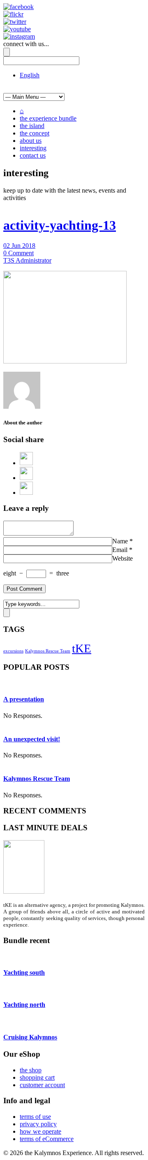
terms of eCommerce (47, 1138)
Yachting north (24, 1004)
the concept (34, 133)
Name (120, 541)
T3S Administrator (27, 260)
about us (31, 140)
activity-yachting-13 (59, 225)
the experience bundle (48, 118)
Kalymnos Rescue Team (47, 651)
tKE (81, 648)
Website (122, 558)
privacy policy (38, 1123)
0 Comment (18, 252)
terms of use (35, 1116)
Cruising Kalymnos (30, 1037)
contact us (33, 155)
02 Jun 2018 (19, 245)
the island (32, 125)
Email (119, 549)
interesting (33, 147)
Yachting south (24, 972)
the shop (31, 1070)
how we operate (40, 1131)
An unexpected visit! (31, 739)
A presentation (23, 699)
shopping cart (37, 1077)
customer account (42, 1084)
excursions (13, 651)
